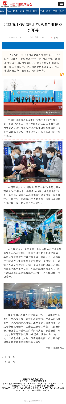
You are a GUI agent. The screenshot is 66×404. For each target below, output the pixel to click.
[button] (61, 4)
